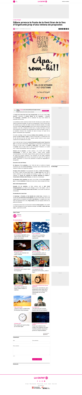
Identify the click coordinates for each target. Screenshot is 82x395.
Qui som (45, 383)
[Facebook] (59, 29)
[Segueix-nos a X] (40, 381)
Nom (14, 340)
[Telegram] (66, 29)
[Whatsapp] (64, 29)
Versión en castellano (65, 1)
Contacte (49, 383)
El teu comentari (16, 345)
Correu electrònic (35, 340)
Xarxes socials (54, 383)
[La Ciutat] (42, 1)
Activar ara (45, 110)
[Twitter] (61, 29)
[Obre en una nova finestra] (36, 388)
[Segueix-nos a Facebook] (37, 381)
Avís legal (27, 383)
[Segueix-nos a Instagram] (42, 381)
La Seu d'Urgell (17, 19)
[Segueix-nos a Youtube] (45, 381)
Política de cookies (40, 383)
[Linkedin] (62, 29)
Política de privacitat (33, 383)
